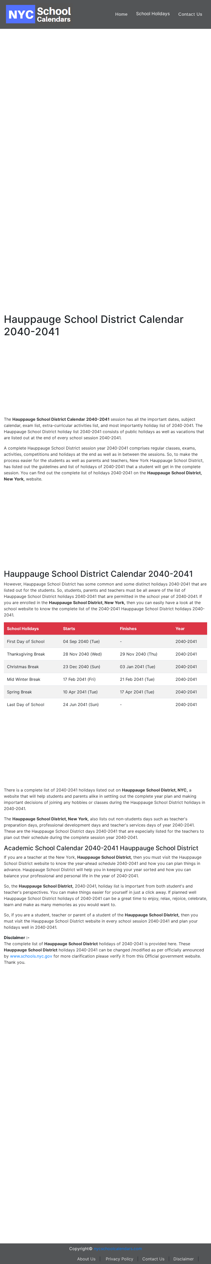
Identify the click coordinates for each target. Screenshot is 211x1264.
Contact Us (190, 14)
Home (121, 14)
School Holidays (153, 13)
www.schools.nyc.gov (31, 956)
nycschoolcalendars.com (118, 1248)
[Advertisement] (29, 164)
